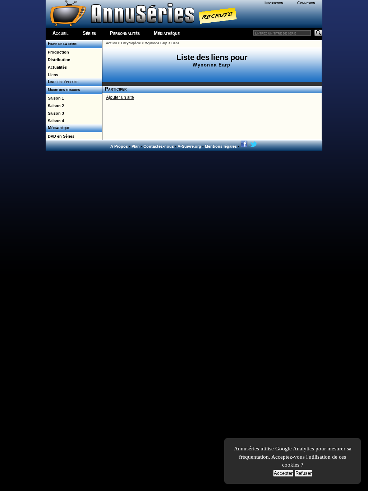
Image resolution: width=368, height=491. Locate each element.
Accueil (60, 33)
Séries (89, 33)
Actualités (56, 67)
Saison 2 (55, 106)
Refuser (303, 473)
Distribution (58, 60)
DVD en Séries (60, 136)
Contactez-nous (158, 146)
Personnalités (125, 33)
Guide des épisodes (63, 89)
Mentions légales (221, 146)
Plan (136, 146)
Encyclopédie (131, 43)
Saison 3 (55, 113)
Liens (52, 75)
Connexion (306, 3)
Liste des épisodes (62, 81)
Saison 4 (55, 121)
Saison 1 (55, 98)
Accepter (283, 473)
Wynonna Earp (156, 43)
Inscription (273, 3)
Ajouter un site (120, 97)
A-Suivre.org (189, 146)
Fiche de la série (61, 43)
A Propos (119, 146)
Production (57, 52)
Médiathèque (167, 33)
